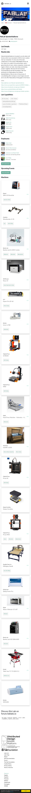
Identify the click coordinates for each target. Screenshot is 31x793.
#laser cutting (18, 451)
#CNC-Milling (10, 223)
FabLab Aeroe (9, 126)
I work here (6, 163)
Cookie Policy (7, 764)
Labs (2, 22)
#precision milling (7, 199)
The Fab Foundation (9, 762)
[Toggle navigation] (28, 3)
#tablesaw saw (6, 675)
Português (7, 784)
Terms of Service (8, 767)
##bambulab (13, 254)
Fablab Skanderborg (10, 118)
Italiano (6, 780)
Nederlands (7, 782)
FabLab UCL (8, 122)
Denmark (9, 22)
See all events (6, 172)
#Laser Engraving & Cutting (9, 285)
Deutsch (6, 773)
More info (11, 791)
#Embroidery (6, 329)
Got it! (26, 790)
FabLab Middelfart (10, 113)
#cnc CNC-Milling (7, 570)
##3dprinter (6, 254)
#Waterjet (6, 613)
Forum (6, 760)
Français (6, 778)
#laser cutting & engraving (9, 451)
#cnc (4, 223)
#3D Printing (6, 360)
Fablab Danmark (9, 131)
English (6, 775)
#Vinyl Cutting (6, 305)
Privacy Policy (8, 765)
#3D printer (6, 643)
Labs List (6, 753)
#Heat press (6, 421)
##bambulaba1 (20, 254)
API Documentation (9, 758)
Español (6, 777)
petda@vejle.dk (13, 41)
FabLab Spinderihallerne (19, 22)
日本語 (6, 786)
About (5, 756)
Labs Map (6, 755)
